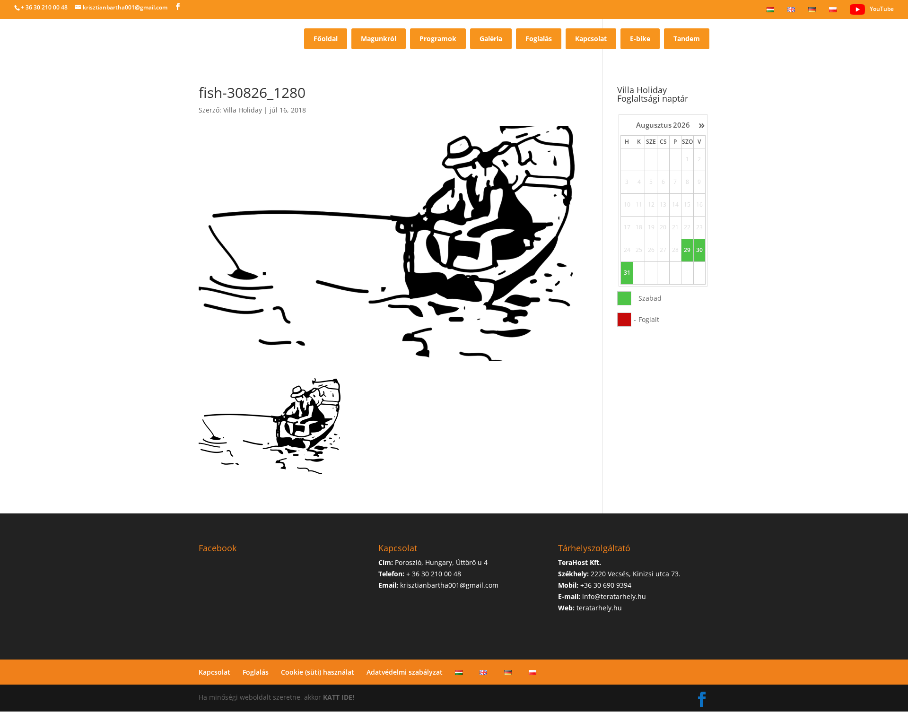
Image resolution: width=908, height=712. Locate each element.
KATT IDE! (338, 697)
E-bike (640, 38)
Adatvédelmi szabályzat (405, 672)
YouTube (882, 9)
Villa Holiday (242, 109)
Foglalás (538, 38)
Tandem (686, 38)
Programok (437, 38)
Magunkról (378, 38)
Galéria (491, 38)
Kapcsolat (591, 38)
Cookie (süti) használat (317, 672)
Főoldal (326, 38)
